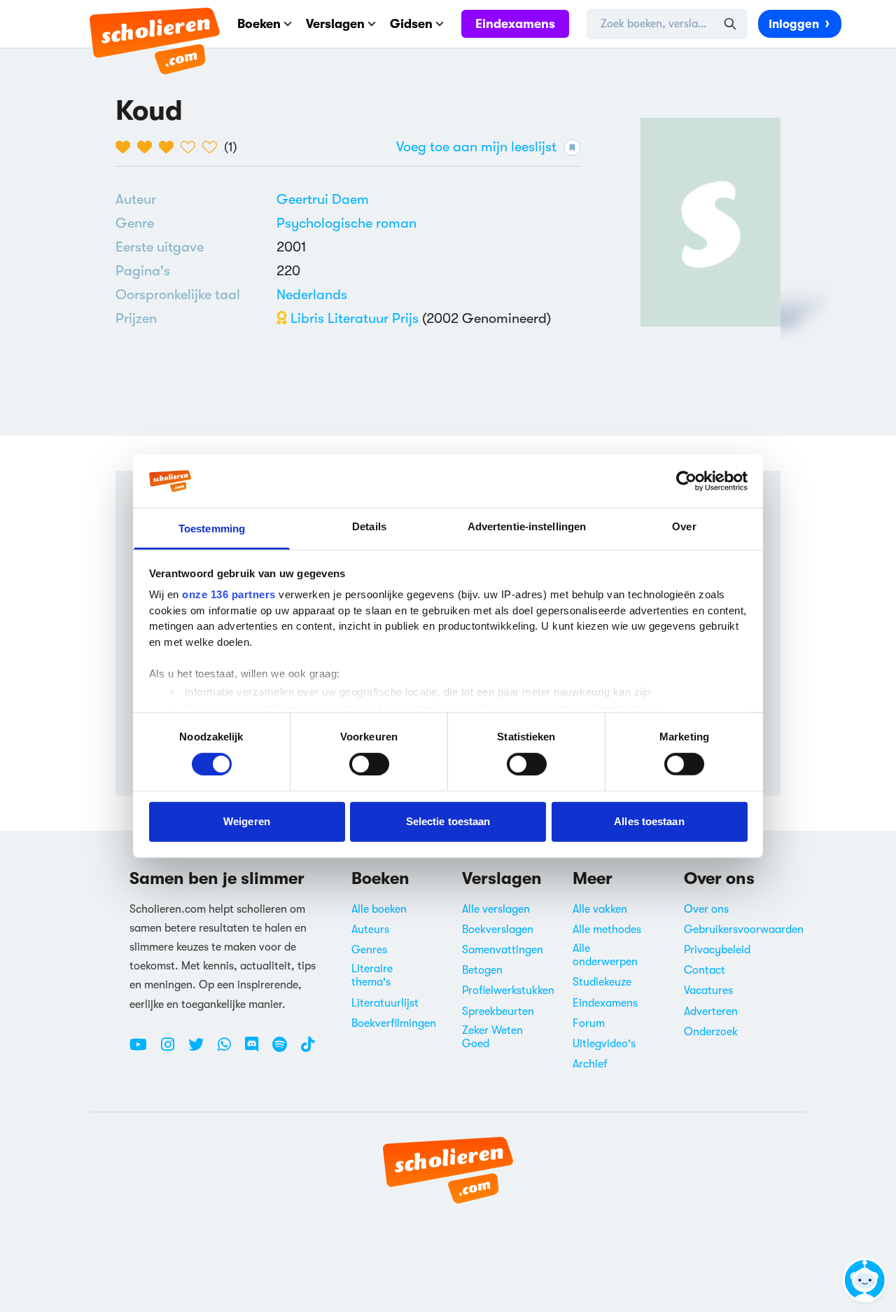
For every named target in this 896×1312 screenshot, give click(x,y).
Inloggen (794, 24)
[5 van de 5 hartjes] (213, 147)
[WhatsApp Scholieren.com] (229, 1050)
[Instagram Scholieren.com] (173, 1050)
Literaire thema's (372, 975)
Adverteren (711, 1011)
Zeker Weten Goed (492, 1037)
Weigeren (246, 821)
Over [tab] (684, 526)
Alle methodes (607, 929)
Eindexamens (515, 24)
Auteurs (370, 929)
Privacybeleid (717, 950)
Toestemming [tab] (211, 528)
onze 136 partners (229, 594)
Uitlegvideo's (604, 1043)
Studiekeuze (602, 982)
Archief (590, 1064)
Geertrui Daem (322, 199)
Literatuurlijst (385, 1003)
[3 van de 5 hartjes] (170, 147)
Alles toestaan (649, 821)
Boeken (259, 24)
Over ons (706, 909)
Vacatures (708, 990)
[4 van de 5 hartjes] (191, 147)
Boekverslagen (497, 929)
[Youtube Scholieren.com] (144, 1050)
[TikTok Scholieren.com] (307, 1050)
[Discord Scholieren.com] (257, 1050)
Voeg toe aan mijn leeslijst (476, 147)
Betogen (482, 970)
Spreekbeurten (498, 1011)
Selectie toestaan (448, 821)
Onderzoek (711, 1032)
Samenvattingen (502, 950)
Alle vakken (600, 909)
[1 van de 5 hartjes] (126, 147)
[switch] (369, 763)
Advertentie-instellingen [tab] (527, 526)
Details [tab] (369, 526)
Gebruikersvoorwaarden (744, 929)
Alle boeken (379, 909)
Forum (589, 1023)
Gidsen (411, 24)
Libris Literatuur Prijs (353, 318)
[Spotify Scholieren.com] (285, 1050)
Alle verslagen (496, 909)
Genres (369, 950)
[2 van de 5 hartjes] (148, 147)
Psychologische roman (346, 223)
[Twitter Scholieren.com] (201, 1050)
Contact (704, 970)
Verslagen (335, 24)
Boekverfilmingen (393, 1023)
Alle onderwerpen (605, 955)
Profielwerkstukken (508, 990)
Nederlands (311, 294)
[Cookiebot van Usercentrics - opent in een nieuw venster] (686, 481)
